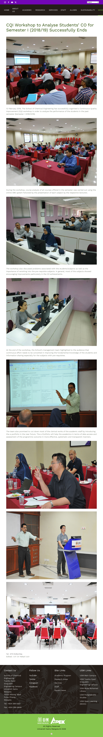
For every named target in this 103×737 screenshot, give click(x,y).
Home (6, 10)
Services (53, 10)
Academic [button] (27, 10)
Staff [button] (63, 10)
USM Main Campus (88, 675)
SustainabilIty (88, 10)
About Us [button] (15, 10)
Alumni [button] (73, 10)
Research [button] (40, 10)
